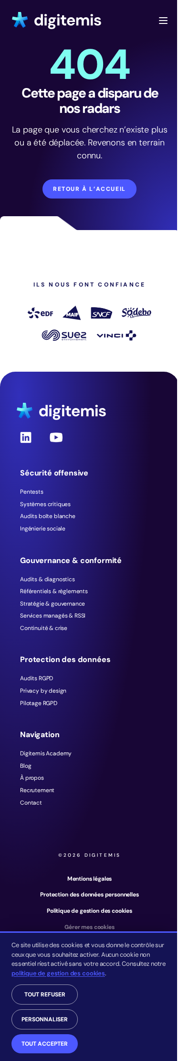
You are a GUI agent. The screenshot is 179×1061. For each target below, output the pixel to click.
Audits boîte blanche (47, 516)
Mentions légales (89, 879)
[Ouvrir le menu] (163, 20)
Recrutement (37, 790)
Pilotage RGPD (38, 703)
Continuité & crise (43, 628)
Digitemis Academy (46, 753)
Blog (25, 766)
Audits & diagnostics (47, 579)
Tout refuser (44, 994)
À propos (32, 778)
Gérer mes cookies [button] (89, 927)
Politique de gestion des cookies (89, 911)
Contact (31, 803)
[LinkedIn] (25, 445)
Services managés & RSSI (52, 615)
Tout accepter (44, 1044)
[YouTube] (56, 445)
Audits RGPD (36, 678)
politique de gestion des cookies (58, 973)
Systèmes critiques (45, 504)
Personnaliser (44, 1019)
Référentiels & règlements (54, 591)
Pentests (31, 492)
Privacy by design (43, 691)
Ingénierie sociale (42, 528)
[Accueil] (56, 20)
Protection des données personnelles (89, 894)
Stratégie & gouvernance (52, 604)
